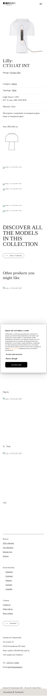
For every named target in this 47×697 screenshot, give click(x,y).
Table (14, 90)
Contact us (6, 605)
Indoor (14, 84)
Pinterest (9, 580)
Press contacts (8, 613)
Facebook (9, 576)
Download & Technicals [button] (13, 692)
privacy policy (13, 348)
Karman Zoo (7, 552)
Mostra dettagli (11, 359)
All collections (8, 548)
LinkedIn (9, 589)
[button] (41, 4)
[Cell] (23, 475)
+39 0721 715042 (12, 663)
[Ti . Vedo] (23, 420)
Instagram (9, 572)
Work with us (8, 609)
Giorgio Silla (15, 72)
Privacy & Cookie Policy (33, 688)
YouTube (8, 585)
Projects (6, 556)
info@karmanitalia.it (15, 667)
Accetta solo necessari (14, 354)
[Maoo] (23, 309)
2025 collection (8, 543)
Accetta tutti (16, 365)
